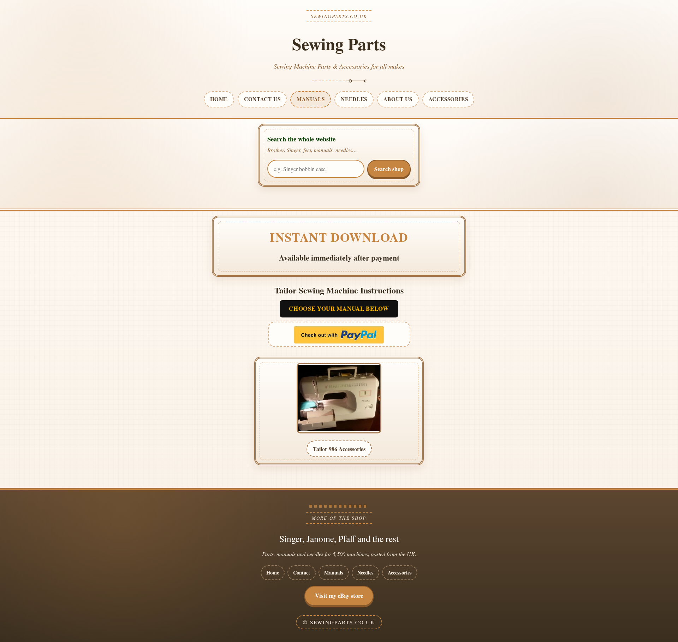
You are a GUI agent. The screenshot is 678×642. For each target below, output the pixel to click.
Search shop (389, 169)
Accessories (400, 572)
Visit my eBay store (339, 595)
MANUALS (311, 99)
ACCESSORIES (448, 99)
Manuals (333, 572)
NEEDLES (354, 99)
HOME (219, 99)
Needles (365, 572)
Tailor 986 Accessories (339, 449)
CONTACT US (262, 99)
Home (272, 572)
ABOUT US (397, 99)
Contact (301, 572)
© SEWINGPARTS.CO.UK (339, 622)
